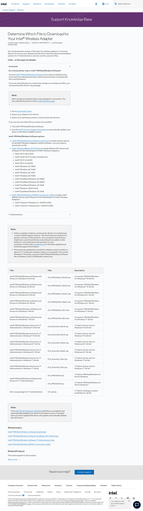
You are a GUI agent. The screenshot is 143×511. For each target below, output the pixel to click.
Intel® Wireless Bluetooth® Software (27, 148)
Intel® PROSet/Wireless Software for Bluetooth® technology (33, 436)
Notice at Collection (34, 495)
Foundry (72, 4)
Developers (49, 4)
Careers (69, 485)
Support (26, 4)
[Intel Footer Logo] (113, 493)
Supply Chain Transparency (72, 492)
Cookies (49, 492)
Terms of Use (28, 492)
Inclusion (103, 485)
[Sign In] (96, 4)
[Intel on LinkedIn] (122, 498)
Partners (61, 4)
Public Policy (116, 485)
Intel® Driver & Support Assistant (32, 129)
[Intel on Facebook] (110, 498)
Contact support (84, 472)
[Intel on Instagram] (133, 498)
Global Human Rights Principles (21, 504)
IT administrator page (46, 101)
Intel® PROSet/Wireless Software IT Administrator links (31, 440)
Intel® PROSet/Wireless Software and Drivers (31, 141)
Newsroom (46, 485)
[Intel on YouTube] (127, 498)
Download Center (24, 111)
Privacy (58, 492)
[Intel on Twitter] (116, 498)
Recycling (97, 492)
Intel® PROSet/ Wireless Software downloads (27, 432)
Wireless (20, 10)
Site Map (87, 492)
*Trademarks (40, 492)
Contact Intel (32, 485)
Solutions (37, 4)
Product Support (9, 10)
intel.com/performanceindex (74, 500)
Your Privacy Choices (14, 495)
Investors (58, 485)
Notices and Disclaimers (18, 502)
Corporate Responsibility (86, 485)
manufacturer (38, 244)
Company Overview (15, 485)
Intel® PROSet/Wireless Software (30, 75)
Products (15, 4)
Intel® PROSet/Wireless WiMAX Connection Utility (33, 195)
